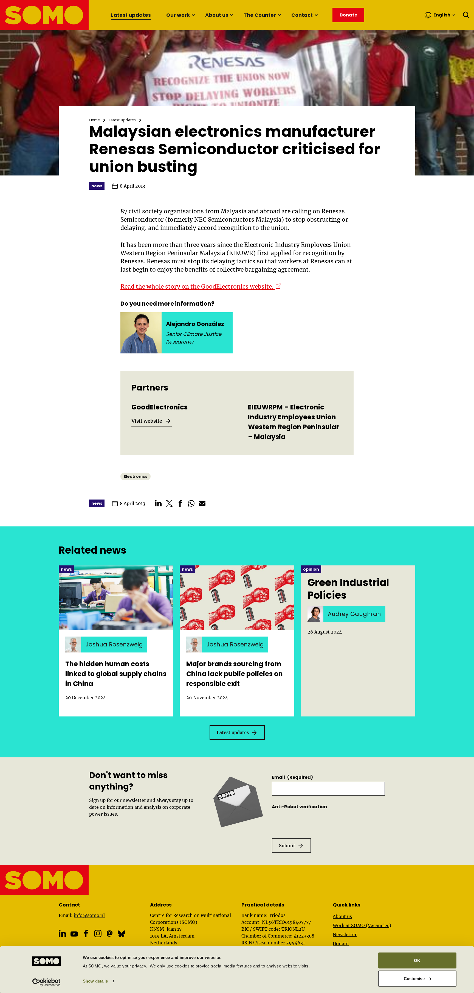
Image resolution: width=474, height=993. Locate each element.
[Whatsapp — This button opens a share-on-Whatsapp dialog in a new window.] (191, 503)
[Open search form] (466, 15)
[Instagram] (97, 933)
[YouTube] (74, 934)
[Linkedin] (62, 933)
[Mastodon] (109, 933)
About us (216, 15)
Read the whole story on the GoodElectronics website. (200, 286)
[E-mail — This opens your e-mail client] (202, 503)
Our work (178, 15)
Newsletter (345, 934)
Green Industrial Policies (348, 589)
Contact (302, 15)
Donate (341, 943)
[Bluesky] (121, 933)
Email (292, 777)
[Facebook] (86, 933)
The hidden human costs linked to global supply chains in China (116, 673)
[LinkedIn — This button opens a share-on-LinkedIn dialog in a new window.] (158, 503)
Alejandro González (195, 324)
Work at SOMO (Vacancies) (362, 925)
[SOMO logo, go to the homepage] (44, 15)
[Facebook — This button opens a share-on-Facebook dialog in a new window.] (180, 503)
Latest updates (131, 15)
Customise (414, 978)
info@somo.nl (89, 915)
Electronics (135, 476)
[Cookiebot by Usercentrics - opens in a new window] (46, 982)
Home (94, 119)
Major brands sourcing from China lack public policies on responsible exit (234, 673)
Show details (95, 981)
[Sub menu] (193, 15)
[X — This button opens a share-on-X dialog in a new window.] (169, 503)
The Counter (260, 15)
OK (417, 960)
